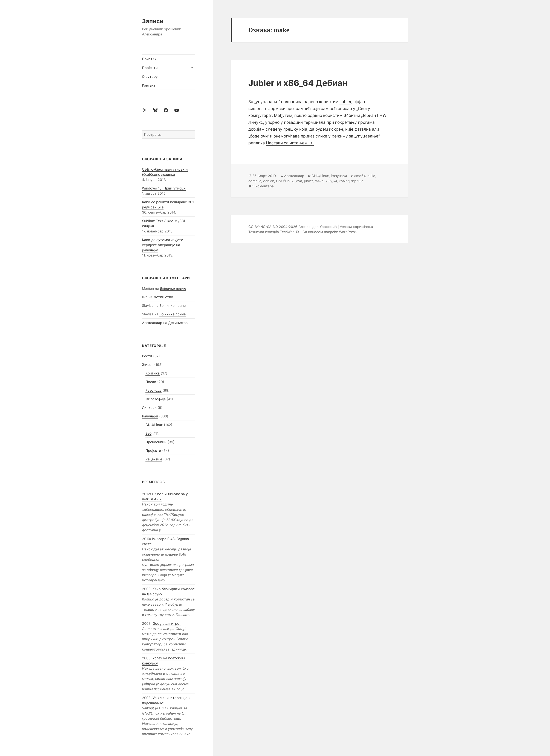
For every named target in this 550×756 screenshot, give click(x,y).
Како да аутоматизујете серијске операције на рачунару (162, 245)
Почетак (149, 59)
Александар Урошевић (317, 227)
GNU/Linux (154, 425)
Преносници (156, 442)
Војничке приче (173, 288)
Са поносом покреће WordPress (329, 232)
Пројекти (150, 68)
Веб (148, 433)
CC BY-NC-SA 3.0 (263, 227)
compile (254, 181)
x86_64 (331, 181)
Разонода (153, 390)
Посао (150, 382)
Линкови (149, 407)
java (298, 181)
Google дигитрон (167, 623)
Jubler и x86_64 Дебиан (297, 83)
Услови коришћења (356, 227)
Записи (152, 21)
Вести (147, 356)
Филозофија (155, 399)
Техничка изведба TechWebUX (273, 232)
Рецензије (153, 459)
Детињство (163, 297)
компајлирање (351, 181)
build (371, 176)
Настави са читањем (290, 143)
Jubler (345, 101)
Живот (147, 364)
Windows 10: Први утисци (164, 188)
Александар (152, 323)
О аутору (150, 76)
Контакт (149, 85)
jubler (308, 181)
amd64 (359, 176)
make (319, 181)
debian (268, 181)
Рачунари (150, 416)
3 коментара (263, 186)
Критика (152, 373)
